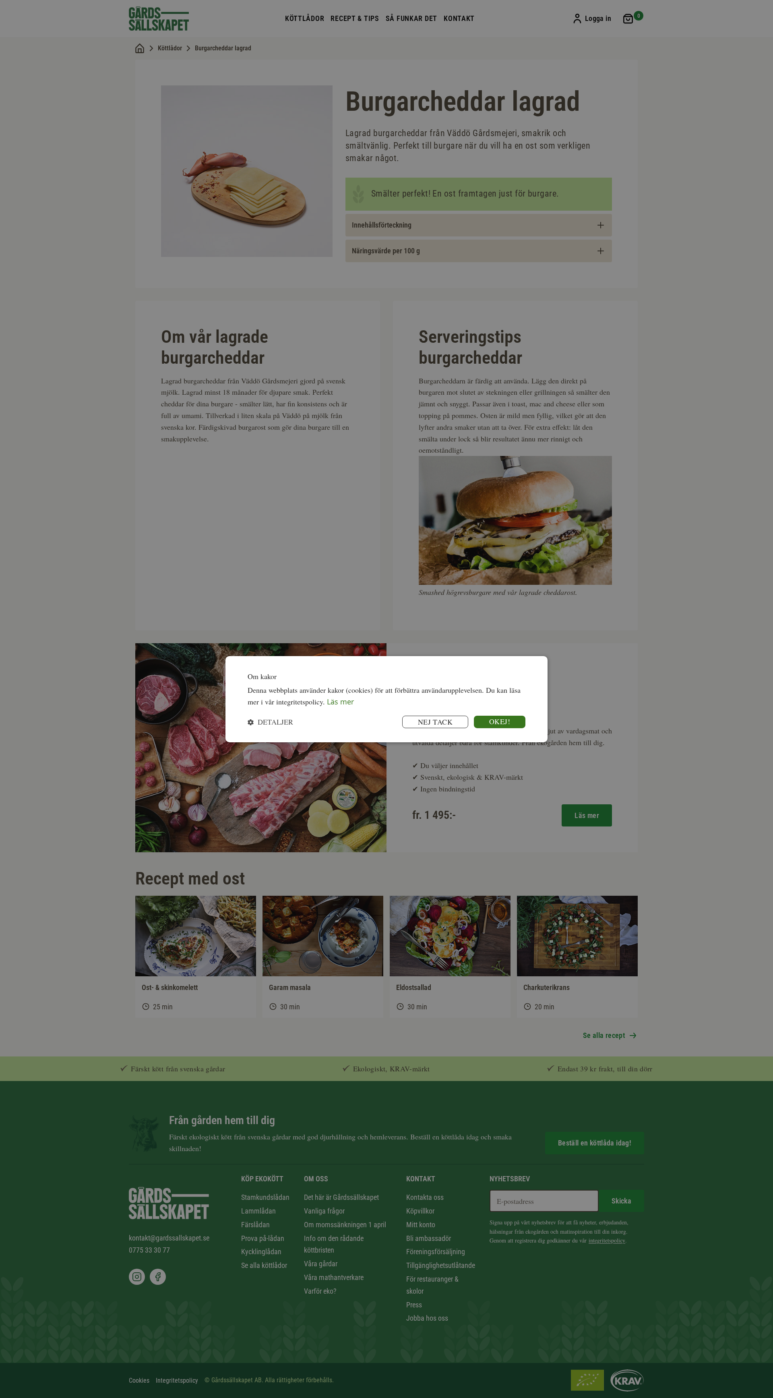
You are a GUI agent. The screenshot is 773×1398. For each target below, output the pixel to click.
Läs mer (340, 701)
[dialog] (386, 699)
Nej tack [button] (435, 722)
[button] (270, 722)
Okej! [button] (499, 721)
